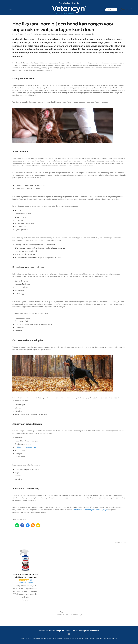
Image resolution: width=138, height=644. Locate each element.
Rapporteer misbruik (110, 638)
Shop (22, 34)
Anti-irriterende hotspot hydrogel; (27, 447)
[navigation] (124, 9)
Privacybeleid (57, 638)
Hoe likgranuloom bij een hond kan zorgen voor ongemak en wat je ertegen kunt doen (64, 34)
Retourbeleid (89, 638)
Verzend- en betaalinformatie (73, 638)
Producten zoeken (61, 615)
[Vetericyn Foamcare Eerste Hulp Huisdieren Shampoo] (25, 559)
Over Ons (99, 638)
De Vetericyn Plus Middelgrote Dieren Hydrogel (90, 510)
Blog (28, 34)
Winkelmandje (76, 615)
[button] (69, 9)
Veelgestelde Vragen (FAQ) (42, 638)
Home (14, 34)
